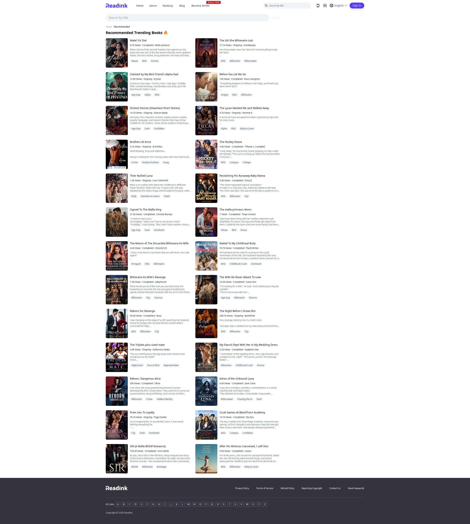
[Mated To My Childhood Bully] (206, 256)
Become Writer (202, 5)
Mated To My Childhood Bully (238, 243)
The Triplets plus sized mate (147, 344)
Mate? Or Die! (138, 40)
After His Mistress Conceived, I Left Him (244, 446)
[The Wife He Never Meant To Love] (206, 289)
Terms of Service (264, 488)
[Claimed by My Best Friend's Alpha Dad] (117, 86)
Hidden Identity (164, 399)
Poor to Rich (153, 365)
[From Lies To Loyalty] (117, 425)
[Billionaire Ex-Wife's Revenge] (117, 289)
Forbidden (159, 128)
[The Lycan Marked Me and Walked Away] (206, 120)
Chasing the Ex (244, 399)
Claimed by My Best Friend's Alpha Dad (154, 74)
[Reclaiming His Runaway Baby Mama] (206, 188)
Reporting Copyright (312, 488)
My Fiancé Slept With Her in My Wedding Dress (249, 344)
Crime (134, 162)
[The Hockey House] (206, 154)
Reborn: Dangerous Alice (145, 378)
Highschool (137, 365)
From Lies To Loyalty (142, 412)
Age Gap (135, 94)
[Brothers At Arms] (117, 154)
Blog (182, 5)
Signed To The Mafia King (145, 209)
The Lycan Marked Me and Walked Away (244, 108)
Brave (244, 230)
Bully (133, 196)
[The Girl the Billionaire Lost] (206, 53)
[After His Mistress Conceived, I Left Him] (206, 458)
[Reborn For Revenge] (117, 323)
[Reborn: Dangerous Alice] (117, 391)
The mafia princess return (236, 209)
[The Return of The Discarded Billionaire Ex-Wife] (117, 256)
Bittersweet (250, 60)
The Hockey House (231, 142)
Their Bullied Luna (141, 175)
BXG (144, 60)
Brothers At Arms (140, 142)
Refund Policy (287, 488)
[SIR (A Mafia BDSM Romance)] (117, 458)
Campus (234, 162)
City (246, 196)
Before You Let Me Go (233, 74)
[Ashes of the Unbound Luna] (206, 391)
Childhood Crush (238, 263)
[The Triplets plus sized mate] (117, 357)
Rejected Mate (171, 365)
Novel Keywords (356, 488)
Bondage (161, 466)
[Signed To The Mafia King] (117, 222)
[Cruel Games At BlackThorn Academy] (206, 425)
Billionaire (235, 60)
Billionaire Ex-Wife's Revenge (148, 277)
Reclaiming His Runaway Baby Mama (242, 175)
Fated (167, 196)
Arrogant (136, 263)
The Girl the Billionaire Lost (236, 40)
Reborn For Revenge (142, 311)
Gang (166, 162)
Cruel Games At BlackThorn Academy (242, 412)
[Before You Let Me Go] (206, 86)
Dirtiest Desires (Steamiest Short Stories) (155, 108)
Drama (154, 60)
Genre (153, 5)
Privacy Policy (242, 488)
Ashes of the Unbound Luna (237, 378)
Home (139, 5)
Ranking (168, 5)
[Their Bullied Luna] (117, 188)
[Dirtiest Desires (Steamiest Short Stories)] (117, 120)
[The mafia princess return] (206, 222)
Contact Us (335, 488)
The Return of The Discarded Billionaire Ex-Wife (159, 243)
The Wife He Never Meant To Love (240, 277)
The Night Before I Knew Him (238, 311)
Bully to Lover (247, 128)
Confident (248, 432)
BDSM (134, 466)
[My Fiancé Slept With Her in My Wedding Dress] (206, 357)
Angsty (224, 94)
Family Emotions (150, 162)
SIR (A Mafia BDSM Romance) (148, 446)
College (246, 162)
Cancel (276, 18)
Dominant (159, 230)
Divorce (158, 297)
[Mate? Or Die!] (117, 53)
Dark (147, 128)
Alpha (148, 94)
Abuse (134, 60)
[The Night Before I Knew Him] (206, 323)
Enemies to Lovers (150, 196)
